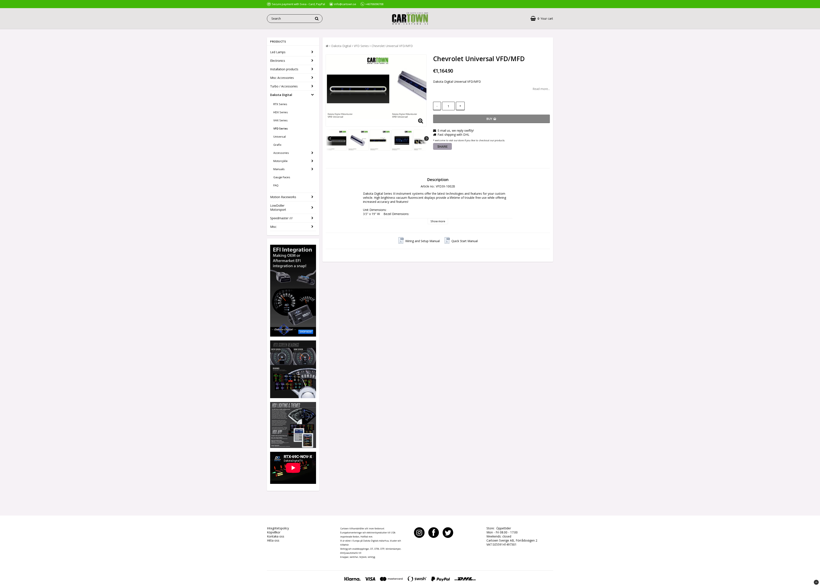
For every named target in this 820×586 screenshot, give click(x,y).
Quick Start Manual (464, 241)
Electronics (277, 61)
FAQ (275, 185)
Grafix (277, 145)
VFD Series (280, 128)
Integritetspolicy (278, 528)
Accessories (281, 153)
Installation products (284, 69)
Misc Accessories (282, 78)
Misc (273, 227)
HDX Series (280, 112)
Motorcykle (280, 161)
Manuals (279, 169)
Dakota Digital (281, 95)
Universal (279, 136)
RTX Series (280, 104)
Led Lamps (278, 52)
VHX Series (280, 120)
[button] (541, 18)
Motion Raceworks (283, 197)
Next (426, 138)
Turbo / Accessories (284, 86)
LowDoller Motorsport (278, 207)
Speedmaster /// (281, 218)
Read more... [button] (541, 89)
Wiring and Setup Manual (422, 241)
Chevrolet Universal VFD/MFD (392, 46)
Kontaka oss (275, 536)
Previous (330, 138)
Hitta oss (273, 540)
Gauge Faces (281, 177)
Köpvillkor (273, 532)
